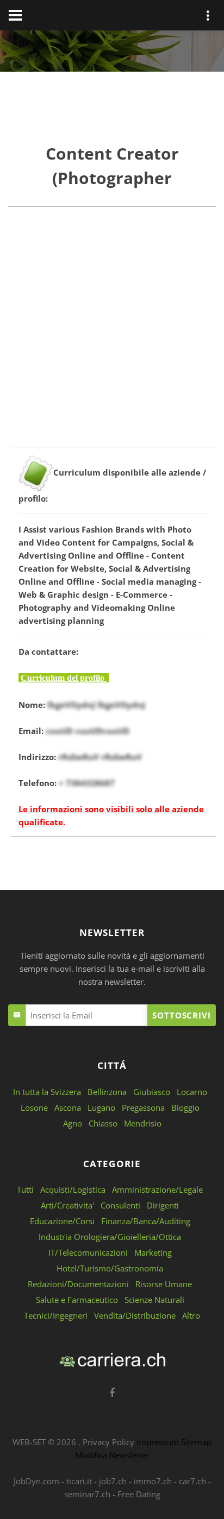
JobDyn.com (36, 1481)
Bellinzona (107, 1091)
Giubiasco (151, 1091)
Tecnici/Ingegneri (56, 1315)
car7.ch (192, 1481)
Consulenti (120, 1205)
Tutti (25, 1189)
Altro (191, 1315)
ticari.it (79, 1481)
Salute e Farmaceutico (77, 1299)
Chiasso (103, 1123)
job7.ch (113, 1481)
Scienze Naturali (154, 1299)
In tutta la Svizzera (47, 1091)
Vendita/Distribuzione (135, 1315)
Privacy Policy (108, 1441)
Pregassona (143, 1107)
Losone (34, 1107)
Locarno (192, 1091)
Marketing (153, 1252)
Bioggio (185, 1107)
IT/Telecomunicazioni (88, 1252)
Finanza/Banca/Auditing (145, 1221)
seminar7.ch (87, 1494)
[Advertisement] (112, 335)
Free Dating (138, 1494)
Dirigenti (163, 1205)
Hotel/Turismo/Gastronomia (110, 1268)
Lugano (101, 1107)
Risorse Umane (163, 1284)
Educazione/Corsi (62, 1221)
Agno (72, 1123)
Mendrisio (142, 1123)
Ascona (67, 1107)
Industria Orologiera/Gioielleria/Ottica (110, 1236)
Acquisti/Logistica (72, 1189)
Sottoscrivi (181, 1015)
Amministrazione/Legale (157, 1189)
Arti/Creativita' (67, 1205)
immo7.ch (153, 1481)
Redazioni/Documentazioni (78, 1284)
